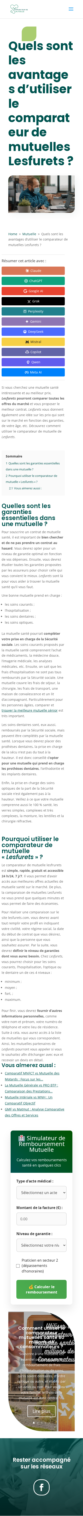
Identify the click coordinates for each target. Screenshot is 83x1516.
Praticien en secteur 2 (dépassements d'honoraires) (40, 1266)
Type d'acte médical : (34, 1181)
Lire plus (41, 1411)
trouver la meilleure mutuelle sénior (30, 710)
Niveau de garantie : (34, 1233)
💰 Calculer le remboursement (41, 1289)
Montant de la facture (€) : (39, 1207)
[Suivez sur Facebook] (41, 1487)
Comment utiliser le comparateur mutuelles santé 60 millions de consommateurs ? (41, 1337)
